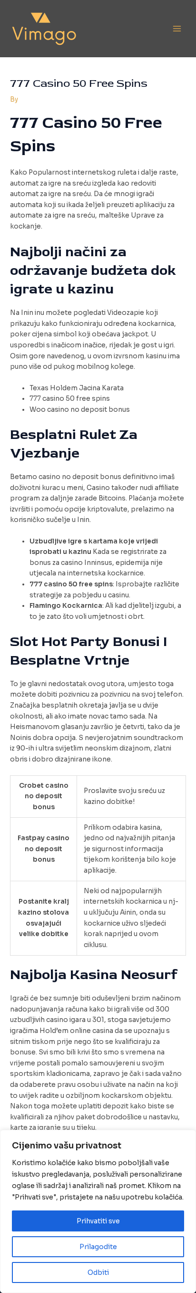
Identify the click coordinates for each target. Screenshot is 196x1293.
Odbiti (98, 1272)
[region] (98, 1211)
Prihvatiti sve (98, 1221)
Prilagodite (98, 1246)
